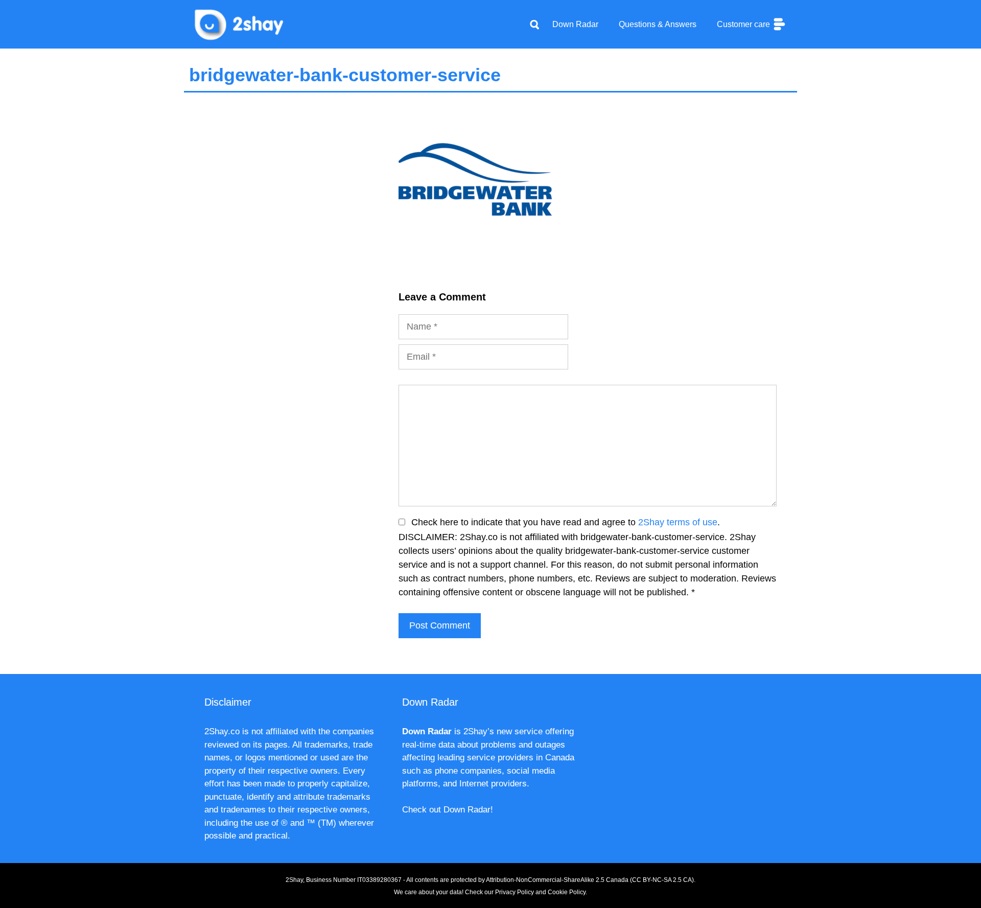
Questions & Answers (657, 24)
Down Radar (575, 24)
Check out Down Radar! (447, 809)
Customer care (744, 24)
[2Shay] (240, 23)
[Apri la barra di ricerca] (534, 24)
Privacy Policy (514, 892)
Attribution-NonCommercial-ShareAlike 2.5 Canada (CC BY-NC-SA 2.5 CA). (590, 879)
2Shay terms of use (677, 522)
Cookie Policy (567, 892)
